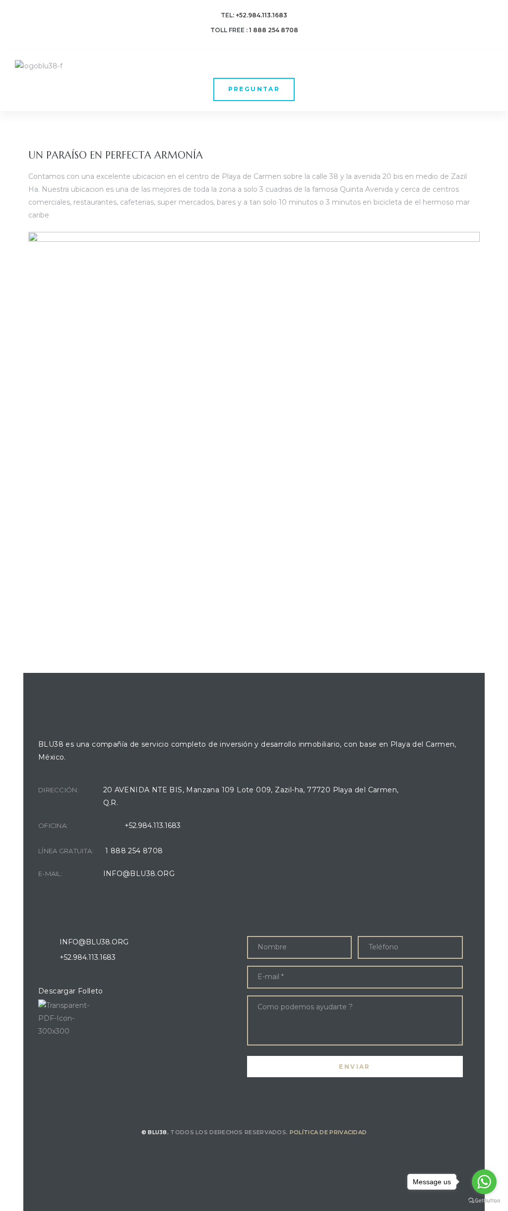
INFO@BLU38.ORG (139, 873)
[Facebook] (241, 1154)
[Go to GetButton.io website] (484, 1201)
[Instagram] (267, 1154)
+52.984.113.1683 (261, 15)
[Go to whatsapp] (484, 1181)
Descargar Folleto (70, 991)
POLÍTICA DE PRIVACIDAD (328, 1132)
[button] (254, 89)
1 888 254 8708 (134, 850)
